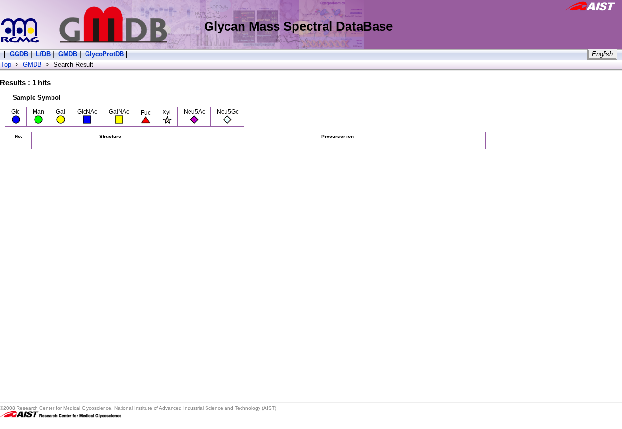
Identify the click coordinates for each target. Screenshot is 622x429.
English (602, 54)
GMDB (67, 54)
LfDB (43, 54)
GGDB (19, 54)
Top (6, 64)
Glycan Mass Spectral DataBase (298, 26)
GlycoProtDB (104, 54)
